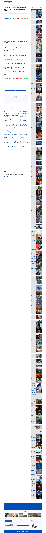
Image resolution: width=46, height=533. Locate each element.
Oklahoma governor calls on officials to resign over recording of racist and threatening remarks (33, 487)
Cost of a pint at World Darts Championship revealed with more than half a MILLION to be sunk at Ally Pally (23, 135)
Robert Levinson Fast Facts (33, 88)
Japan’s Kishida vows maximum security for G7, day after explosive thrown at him (33, 236)
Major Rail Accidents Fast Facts (33, 196)
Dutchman (6, 49)
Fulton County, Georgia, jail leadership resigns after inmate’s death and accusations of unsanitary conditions (33, 446)
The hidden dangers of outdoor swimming (33, 395)
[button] (6, 18)
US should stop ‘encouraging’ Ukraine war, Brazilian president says (33, 246)
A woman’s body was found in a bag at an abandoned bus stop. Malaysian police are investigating (33, 232)
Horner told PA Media (6, 53)
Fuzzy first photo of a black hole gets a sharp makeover (33, 406)
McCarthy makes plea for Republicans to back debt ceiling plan (33, 440)
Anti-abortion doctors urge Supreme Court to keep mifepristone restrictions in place (33, 436)
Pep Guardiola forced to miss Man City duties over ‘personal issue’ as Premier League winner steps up (7, 114)
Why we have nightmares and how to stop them (33, 421)
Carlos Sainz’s (14, 67)
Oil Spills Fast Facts (33, 200)
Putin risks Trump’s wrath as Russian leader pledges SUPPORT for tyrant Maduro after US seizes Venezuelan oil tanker (15, 115)
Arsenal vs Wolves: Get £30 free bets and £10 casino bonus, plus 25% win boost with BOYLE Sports (15, 146)
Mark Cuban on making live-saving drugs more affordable (33, 456)
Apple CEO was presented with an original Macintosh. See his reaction (33, 495)
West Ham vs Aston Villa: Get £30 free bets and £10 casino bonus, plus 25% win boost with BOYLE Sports (24, 146)
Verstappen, (5, 47)
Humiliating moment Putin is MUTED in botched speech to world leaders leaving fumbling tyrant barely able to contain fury (15, 125)
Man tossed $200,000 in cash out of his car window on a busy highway (33, 240)
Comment (5, 156)
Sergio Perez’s (5, 67)
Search (41, 7)
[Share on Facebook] (5, 74)
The (4, 49)
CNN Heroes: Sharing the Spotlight (33, 490)
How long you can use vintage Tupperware (33, 470)
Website (5, 171)
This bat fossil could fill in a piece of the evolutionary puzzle (33, 426)
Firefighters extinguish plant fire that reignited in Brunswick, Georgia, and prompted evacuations (33, 268)
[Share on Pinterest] (8, 74)
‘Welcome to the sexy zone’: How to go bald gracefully (33, 475)
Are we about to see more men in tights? (33, 410)
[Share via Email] (10, 74)
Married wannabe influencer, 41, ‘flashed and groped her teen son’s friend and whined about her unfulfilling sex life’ (23, 114)
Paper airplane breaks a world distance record (33, 416)
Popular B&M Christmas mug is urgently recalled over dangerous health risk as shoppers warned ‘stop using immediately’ (7, 136)
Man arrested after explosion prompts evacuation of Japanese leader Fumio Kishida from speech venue (33, 258)
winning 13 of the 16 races (20, 49)
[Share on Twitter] (7, 74)
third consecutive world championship (15, 41)
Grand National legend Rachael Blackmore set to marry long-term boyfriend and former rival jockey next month (15, 136)
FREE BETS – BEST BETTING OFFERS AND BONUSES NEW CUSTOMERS (15, 63)
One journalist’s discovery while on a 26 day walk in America (33, 461)
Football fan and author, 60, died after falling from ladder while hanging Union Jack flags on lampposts (7, 125)
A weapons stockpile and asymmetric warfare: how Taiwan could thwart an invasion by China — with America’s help (33, 263)
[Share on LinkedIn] (9, 74)
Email (4, 168)
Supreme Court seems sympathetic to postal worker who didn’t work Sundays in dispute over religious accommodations (33, 481)
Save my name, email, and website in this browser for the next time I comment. (13, 174)
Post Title (32, 10)
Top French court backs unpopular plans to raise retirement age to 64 (33, 252)
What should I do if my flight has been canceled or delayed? (33, 465)
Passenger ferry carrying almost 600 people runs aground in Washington (33, 226)
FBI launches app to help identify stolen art (33, 431)
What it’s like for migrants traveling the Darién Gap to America (33, 451)
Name (4, 165)
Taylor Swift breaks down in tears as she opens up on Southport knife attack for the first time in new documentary (7, 146)
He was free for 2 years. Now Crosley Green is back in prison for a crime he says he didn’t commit (33, 385)
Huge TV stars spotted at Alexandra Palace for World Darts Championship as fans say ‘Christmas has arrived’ (23, 125)
